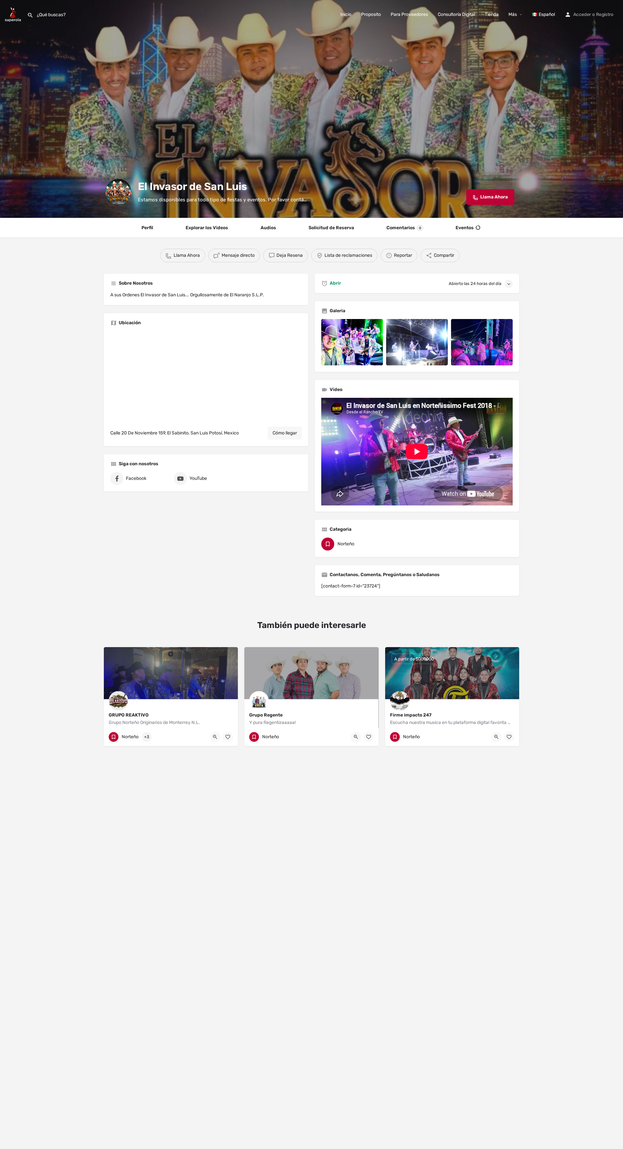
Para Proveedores (409, 14)
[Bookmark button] (228, 737)
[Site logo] (13, 14)
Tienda (492, 14)
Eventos (465, 228)
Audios (268, 228)
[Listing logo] (118, 192)
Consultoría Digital (456, 14)
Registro (604, 14)
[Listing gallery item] (352, 342)
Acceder (582, 14)
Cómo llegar (285, 433)
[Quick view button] (215, 737)
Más (512, 14)
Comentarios (403, 228)
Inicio (345, 14)
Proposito (371, 14)
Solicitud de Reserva (331, 228)
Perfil (147, 228)
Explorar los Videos (207, 228)
